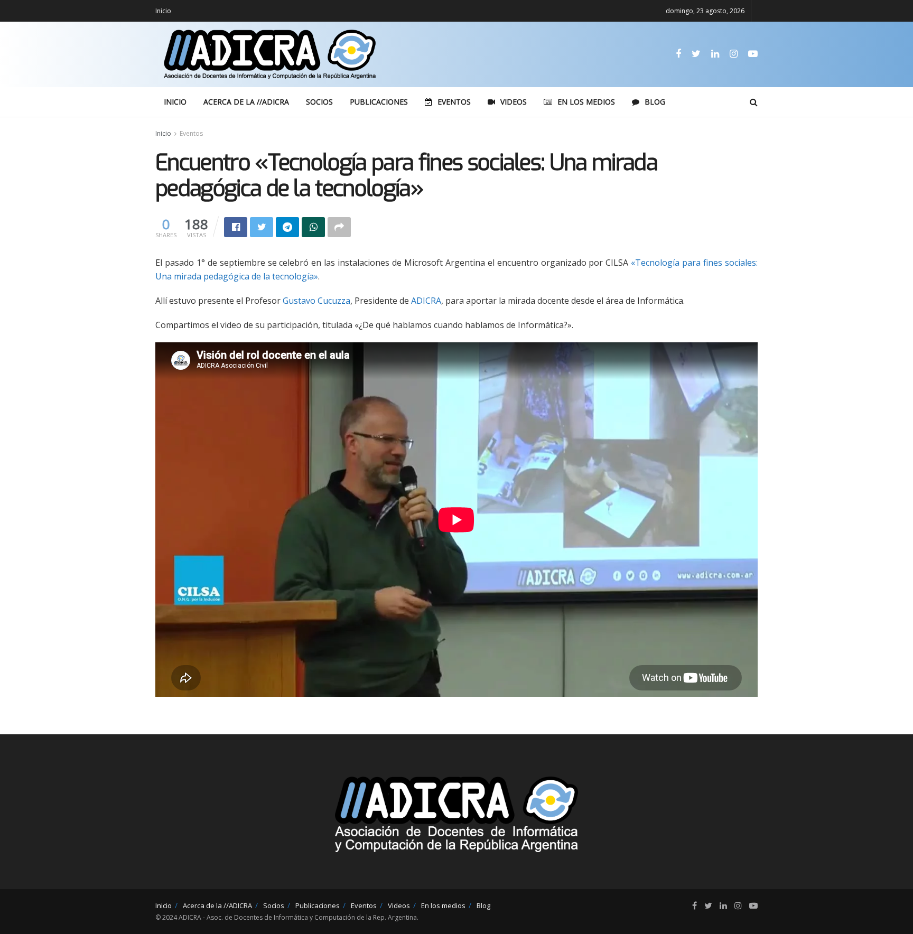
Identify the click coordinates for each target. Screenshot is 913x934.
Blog (655, 102)
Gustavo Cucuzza (316, 300)
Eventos (454, 102)
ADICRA (426, 300)
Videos (513, 102)
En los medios (586, 102)
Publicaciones (379, 102)
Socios (319, 102)
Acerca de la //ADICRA (246, 102)
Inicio (163, 10)
